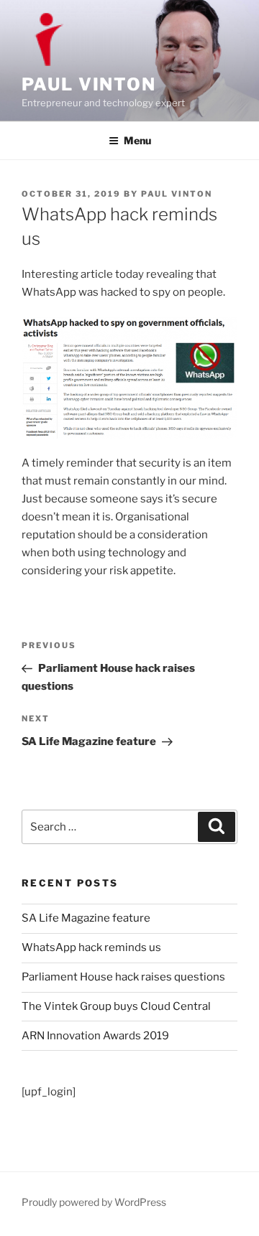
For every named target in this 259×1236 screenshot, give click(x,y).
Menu (137, 140)
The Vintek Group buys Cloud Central (116, 1006)
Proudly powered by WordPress (94, 1202)
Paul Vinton (89, 84)
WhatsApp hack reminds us (91, 947)
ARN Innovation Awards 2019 (95, 1035)
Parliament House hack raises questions (123, 976)
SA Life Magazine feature (86, 918)
